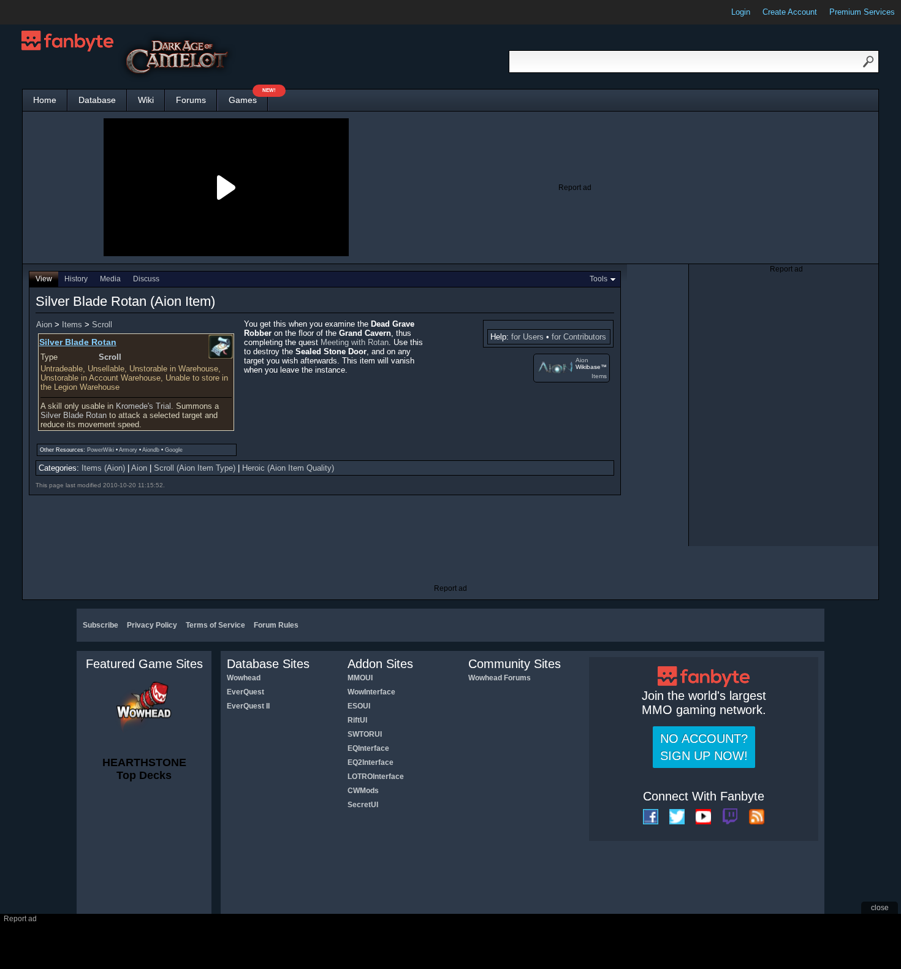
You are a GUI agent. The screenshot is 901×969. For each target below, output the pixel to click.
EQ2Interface (370, 762)
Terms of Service (215, 625)
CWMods (363, 790)
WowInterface (371, 692)
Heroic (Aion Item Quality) (288, 468)
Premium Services (862, 12)
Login (740, 12)
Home (44, 100)
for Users (527, 336)
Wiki (146, 100)
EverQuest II (248, 706)
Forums (191, 100)
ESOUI (359, 706)
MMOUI (360, 678)
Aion (582, 360)
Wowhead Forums (499, 678)
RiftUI (357, 720)
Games (248, 97)
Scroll (102, 324)
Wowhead (243, 678)
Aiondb (150, 450)
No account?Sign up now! (704, 747)
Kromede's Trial (143, 406)
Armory (128, 450)
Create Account (789, 12)
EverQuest (245, 692)
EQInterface (368, 748)
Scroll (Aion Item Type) (194, 468)
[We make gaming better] (39, 12)
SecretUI (363, 804)
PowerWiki (100, 450)
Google (174, 450)
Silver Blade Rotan (73, 415)
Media (110, 279)
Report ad (574, 187)
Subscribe (100, 625)
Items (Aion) (103, 468)
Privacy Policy (152, 625)
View (44, 279)
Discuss (146, 279)
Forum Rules (276, 625)
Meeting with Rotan (355, 342)
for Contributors (579, 336)
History (76, 279)
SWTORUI (365, 734)
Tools (598, 279)
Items (599, 376)
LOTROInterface (376, 776)
